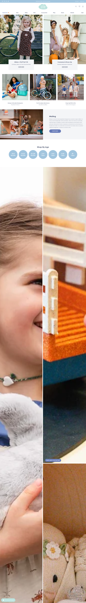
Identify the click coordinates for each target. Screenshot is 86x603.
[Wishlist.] (79, 6)
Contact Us (82, 1)
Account (77, 1)
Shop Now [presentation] (65, 66)
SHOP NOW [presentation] (21, 66)
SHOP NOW (55, 131)
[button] (26, 13)
